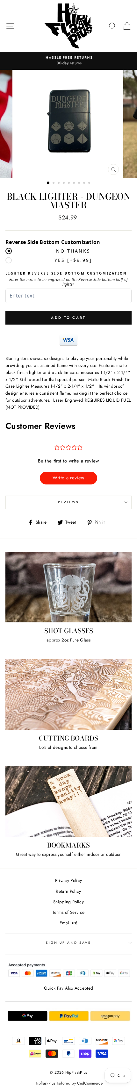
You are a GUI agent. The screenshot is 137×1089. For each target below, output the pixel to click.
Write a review (68, 477)
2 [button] (54, 183)
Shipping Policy (68, 902)
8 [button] (84, 183)
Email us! (68, 923)
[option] (68, 61)
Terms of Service (68, 912)
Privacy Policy (68, 880)
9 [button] (89, 183)
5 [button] (69, 183)
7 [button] (79, 183)
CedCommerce (90, 1083)
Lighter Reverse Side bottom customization (66, 273)
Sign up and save (68, 942)
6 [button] (74, 183)
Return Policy (68, 891)
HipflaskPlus (44, 1083)
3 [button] (59, 183)
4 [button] (64, 183)
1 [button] (48, 183)
